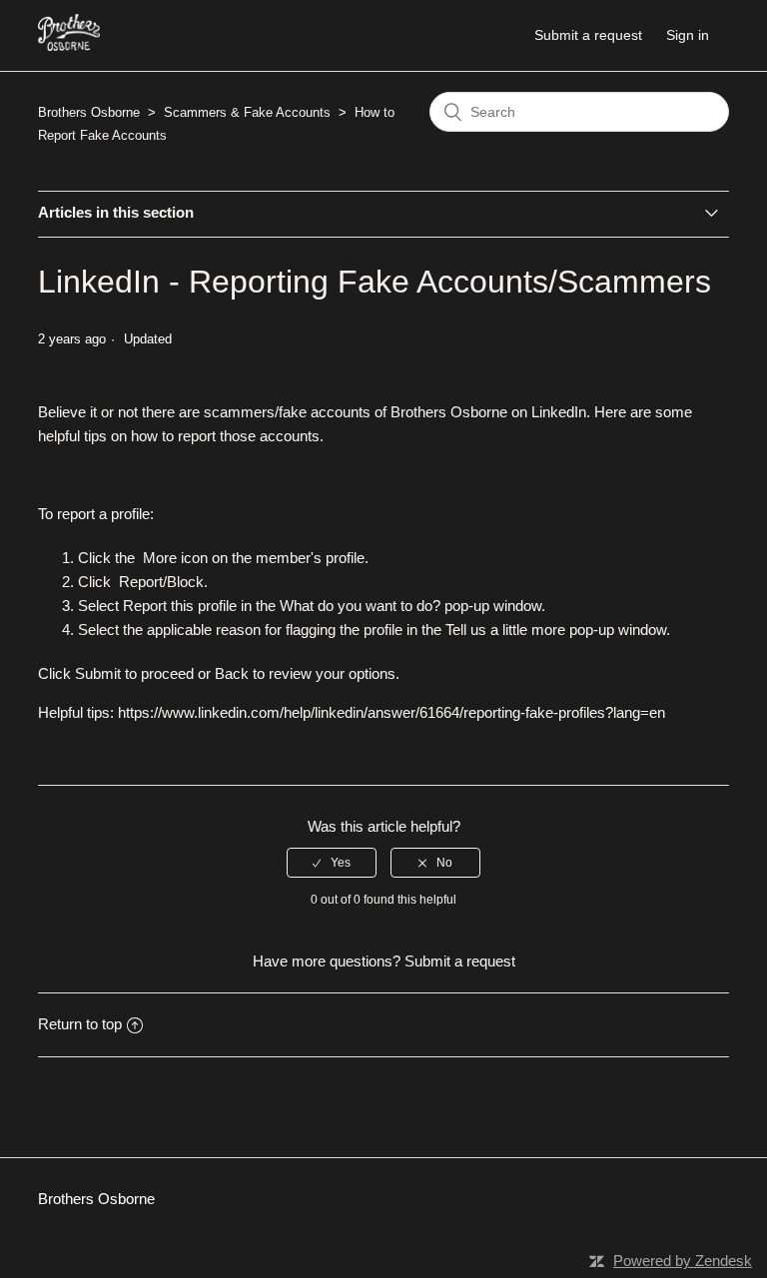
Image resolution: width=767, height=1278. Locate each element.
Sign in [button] (687, 35)
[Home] (69, 45)
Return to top (80, 1023)
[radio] (332, 863)
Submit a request (588, 35)
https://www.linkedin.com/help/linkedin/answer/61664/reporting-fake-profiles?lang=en (391, 712)
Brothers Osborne (89, 112)
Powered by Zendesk (682, 1260)
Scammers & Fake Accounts (247, 112)
